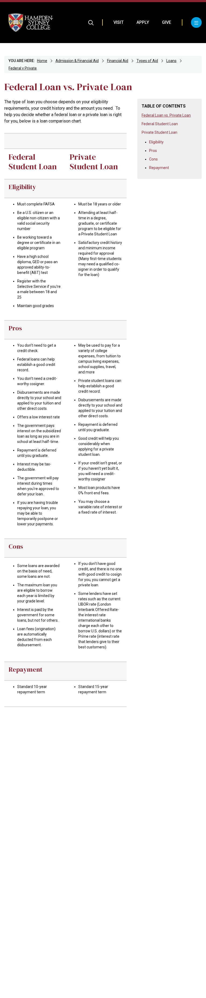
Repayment (159, 168)
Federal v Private (23, 68)
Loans (171, 61)
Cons (153, 159)
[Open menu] (196, 22)
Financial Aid (117, 61)
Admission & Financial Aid (77, 61)
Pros (153, 150)
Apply (143, 22)
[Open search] (91, 22)
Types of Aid (147, 61)
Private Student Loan (159, 132)
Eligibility (156, 142)
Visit (118, 22)
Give (166, 22)
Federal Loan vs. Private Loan (166, 115)
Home (42, 61)
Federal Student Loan (160, 124)
